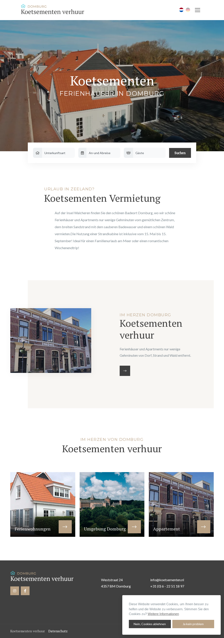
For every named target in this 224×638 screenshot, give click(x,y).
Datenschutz (58, 631)
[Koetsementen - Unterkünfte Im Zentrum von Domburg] (53, 10)
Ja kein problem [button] (193, 624)
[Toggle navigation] (197, 10)
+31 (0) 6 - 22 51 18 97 (167, 586)
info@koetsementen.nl (167, 580)
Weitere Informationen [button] (163, 614)
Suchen (180, 153)
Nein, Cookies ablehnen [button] (150, 624)
